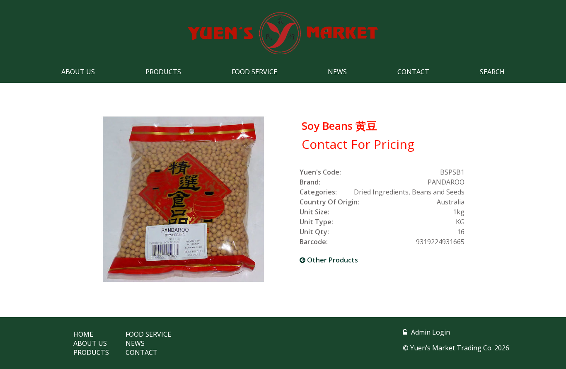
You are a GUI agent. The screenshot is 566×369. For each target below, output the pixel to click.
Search (492, 71)
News (337, 71)
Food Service (254, 71)
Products (163, 71)
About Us (78, 71)
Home (83, 334)
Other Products (331, 260)
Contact (413, 71)
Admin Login (430, 332)
